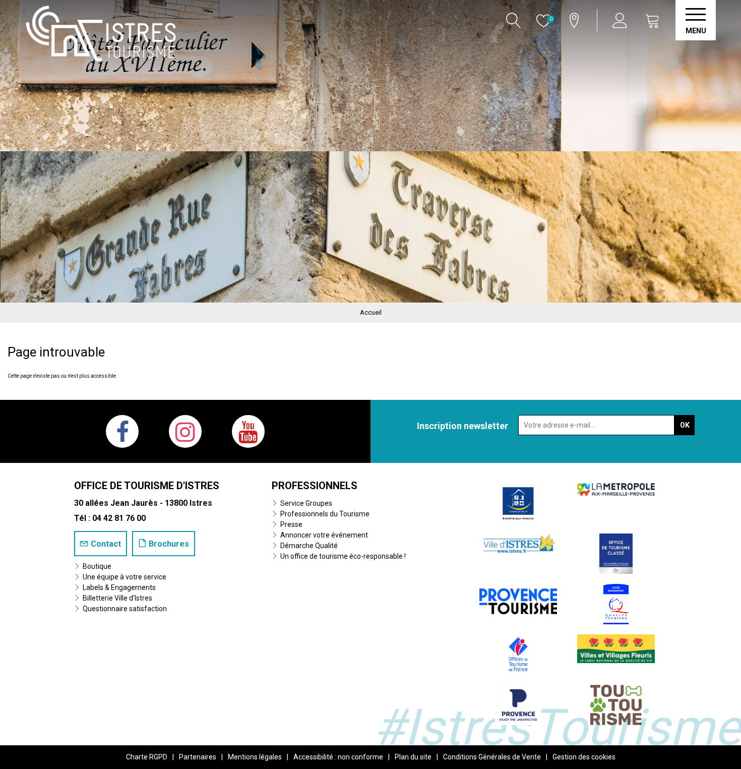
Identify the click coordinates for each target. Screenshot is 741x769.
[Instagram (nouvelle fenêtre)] (185, 431)
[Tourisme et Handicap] (518, 503)
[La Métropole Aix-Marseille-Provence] (616, 489)
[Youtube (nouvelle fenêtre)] (248, 431)
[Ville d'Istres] (518, 543)
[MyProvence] (518, 599)
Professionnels (314, 486)
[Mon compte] (621, 20)
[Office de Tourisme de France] (518, 654)
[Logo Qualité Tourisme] (616, 604)
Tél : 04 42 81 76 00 (110, 518)
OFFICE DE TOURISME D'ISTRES (146, 486)
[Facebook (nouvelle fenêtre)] (122, 431)
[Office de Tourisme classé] (616, 553)
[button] (652, 20)
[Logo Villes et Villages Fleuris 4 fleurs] (616, 648)
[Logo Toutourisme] (615, 704)
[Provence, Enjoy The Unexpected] (518, 704)
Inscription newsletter (462, 426)
